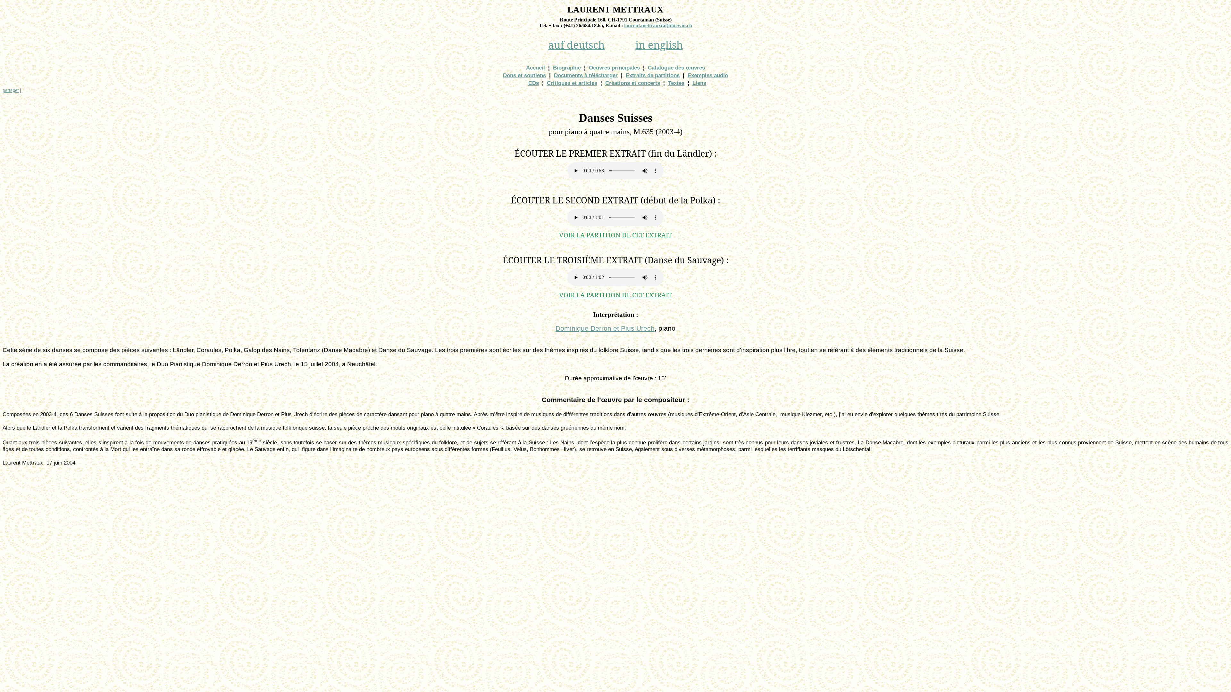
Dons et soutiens (524, 75)
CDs (533, 83)
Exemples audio (708, 75)
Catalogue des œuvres (676, 67)
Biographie (567, 67)
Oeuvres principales (614, 67)
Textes (676, 83)
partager (11, 90)
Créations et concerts (632, 83)
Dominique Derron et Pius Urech (605, 328)
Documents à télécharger (586, 75)
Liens (699, 83)
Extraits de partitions (653, 75)
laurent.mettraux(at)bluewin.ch (658, 25)
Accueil (535, 67)
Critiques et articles (572, 83)
